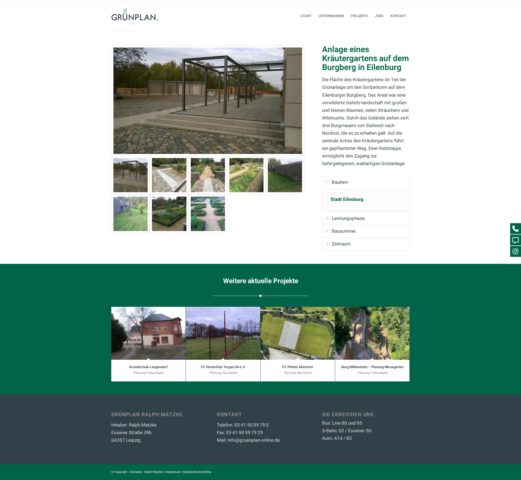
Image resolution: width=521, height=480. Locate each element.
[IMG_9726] (246, 175)
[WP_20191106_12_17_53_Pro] (169, 213)
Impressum (173, 472)
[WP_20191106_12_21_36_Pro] (208, 213)
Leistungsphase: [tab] (349, 218)
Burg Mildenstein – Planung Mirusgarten (372, 367)
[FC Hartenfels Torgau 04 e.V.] (223, 333)
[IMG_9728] (285, 175)
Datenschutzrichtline (197, 472)
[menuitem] (306, 16)
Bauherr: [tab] (340, 182)
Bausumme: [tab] (344, 231)
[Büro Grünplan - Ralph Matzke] (134, 16)
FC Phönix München (297, 367)
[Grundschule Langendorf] (148, 333)
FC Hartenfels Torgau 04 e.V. (223, 367)
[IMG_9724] (169, 175)
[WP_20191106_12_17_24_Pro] (130, 213)
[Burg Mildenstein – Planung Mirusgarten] (372, 333)
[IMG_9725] (208, 175)
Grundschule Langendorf (148, 367)
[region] (366, 200)
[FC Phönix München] (297, 333)
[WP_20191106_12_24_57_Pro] (207, 100)
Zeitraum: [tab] (341, 244)
